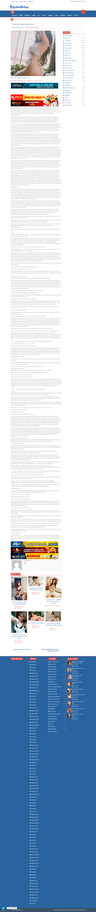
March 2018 (34, 880)
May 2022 (33, 736)
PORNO (34, 15)
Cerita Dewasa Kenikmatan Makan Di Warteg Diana (26, 19)
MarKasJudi (67, 85)
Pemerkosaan (68, 90)
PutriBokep (14, 80)
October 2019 (34, 825)
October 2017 (34, 895)
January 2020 (34, 817)
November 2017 (35, 892)
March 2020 (34, 811)
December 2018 (35, 854)
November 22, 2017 (19, 606)
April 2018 (33, 877)
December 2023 (35, 682)
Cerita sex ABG (68, 58)
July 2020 (33, 800)
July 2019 (33, 834)
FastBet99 (67, 82)
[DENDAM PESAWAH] (69, 691)
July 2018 (33, 869)
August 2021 (34, 762)
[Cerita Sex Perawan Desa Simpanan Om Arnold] (69, 663)
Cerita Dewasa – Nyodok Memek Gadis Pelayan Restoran (53, 601)
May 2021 (33, 771)
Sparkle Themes (81, 909)
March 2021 (34, 777)
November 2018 (35, 857)
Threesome (67, 100)
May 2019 (33, 840)
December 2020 (35, 785)
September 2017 (35, 897)
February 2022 (34, 745)
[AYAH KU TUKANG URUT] (69, 684)
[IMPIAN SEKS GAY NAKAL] (69, 716)
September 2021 (35, 759)
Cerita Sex (67, 55)
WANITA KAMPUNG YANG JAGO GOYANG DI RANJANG (50, 650)
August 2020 (34, 797)
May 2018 (33, 874)
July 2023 (33, 696)
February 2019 (34, 849)
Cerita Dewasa (68, 43)
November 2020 (35, 788)
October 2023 (34, 687)
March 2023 (34, 707)
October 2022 (34, 722)
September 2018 (35, 863)
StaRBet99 (67, 95)
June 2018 (33, 872)
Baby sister (67, 38)
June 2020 (33, 802)
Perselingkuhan (68, 92)
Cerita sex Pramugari (69, 75)
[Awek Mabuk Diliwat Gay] (69, 710)
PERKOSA (69, 15)
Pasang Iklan (30, 1)
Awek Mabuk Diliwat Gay (78, 708)
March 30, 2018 (49, 605)
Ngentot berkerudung (70, 87)
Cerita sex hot (40, 80)
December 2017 (35, 889)
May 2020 (33, 805)
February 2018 (34, 883)
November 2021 (35, 753)
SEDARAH (62, 15)
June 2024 (33, 664)
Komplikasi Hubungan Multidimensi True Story (36, 588)
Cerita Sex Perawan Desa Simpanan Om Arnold (78, 662)
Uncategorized (68, 105)
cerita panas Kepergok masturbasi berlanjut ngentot (53, 624)
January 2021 (34, 782)
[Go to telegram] (3, 908)
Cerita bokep (68, 40)
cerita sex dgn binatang (70, 60)
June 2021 (33, 768)
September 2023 (35, 690)
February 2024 (34, 676)
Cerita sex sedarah (69, 77)
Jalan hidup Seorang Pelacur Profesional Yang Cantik (19, 636)
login (13, 1)
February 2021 (34, 779)
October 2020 (34, 791)
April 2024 (33, 670)
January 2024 (34, 679)
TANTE (56, 15)
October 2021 (34, 756)
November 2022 (35, 719)
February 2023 (34, 710)
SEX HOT (44, 15)
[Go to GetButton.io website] (3, 910)
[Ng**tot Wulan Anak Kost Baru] (69, 703)
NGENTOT (14, 15)
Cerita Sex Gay (68, 63)
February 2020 (34, 814)
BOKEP (21, 15)
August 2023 (34, 693)
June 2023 (33, 699)
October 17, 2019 (36, 592)
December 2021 (35, 751)
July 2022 (33, 730)
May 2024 (33, 667)
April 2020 (33, 808)
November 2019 (35, 823)
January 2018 (34, 886)
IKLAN (76, 15)
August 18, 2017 (53, 628)
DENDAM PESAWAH (77, 689)
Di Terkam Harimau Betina (36, 623)
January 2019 (34, 851)
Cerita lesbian (68, 45)
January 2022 (34, 748)
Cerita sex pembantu (69, 70)
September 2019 (35, 828)
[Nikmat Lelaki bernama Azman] (69, 670)
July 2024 (33, 661)
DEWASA (50, 15)
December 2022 (35, 716)
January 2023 (34, 713)
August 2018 (34, 866)
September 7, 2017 (22, 80)
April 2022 (33, 739)
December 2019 (35, 820)
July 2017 (33, 903)
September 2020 (35, 794)
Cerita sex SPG (68, 80)
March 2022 (34, 742)
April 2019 (33, 843)
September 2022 (35, 725)
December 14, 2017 (19, 641)
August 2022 (34, 728)
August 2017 (34, 900)
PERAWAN (27, 15)
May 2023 (33, 702)
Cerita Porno (68, 53)
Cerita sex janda (68, 68)
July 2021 (33, 765)
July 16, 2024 (75, 697)
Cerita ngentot (68, 48)
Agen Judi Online (69, 35)
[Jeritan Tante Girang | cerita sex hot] (69, 677)
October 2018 (34, 860)
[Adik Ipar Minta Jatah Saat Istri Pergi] (69, 696)
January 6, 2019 (36, 625)
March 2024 (34, 673)
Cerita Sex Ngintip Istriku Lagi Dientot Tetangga (19, 603)
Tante (66, 97)
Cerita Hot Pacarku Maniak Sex (22, 649)
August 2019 (34, 831)
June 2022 (33, 733)
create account (19, 1)
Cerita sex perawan (69, 72)
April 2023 (33, 705)
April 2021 (33, 774)
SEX (39, 15)
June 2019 (33, 837)
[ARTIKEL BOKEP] (12, 12)
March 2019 (34, 846)
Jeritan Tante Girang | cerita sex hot (77, 676)
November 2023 (35, 684)
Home (25, 1)
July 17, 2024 (75, 664)
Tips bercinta (68, 102)
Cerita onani (67, 50)
